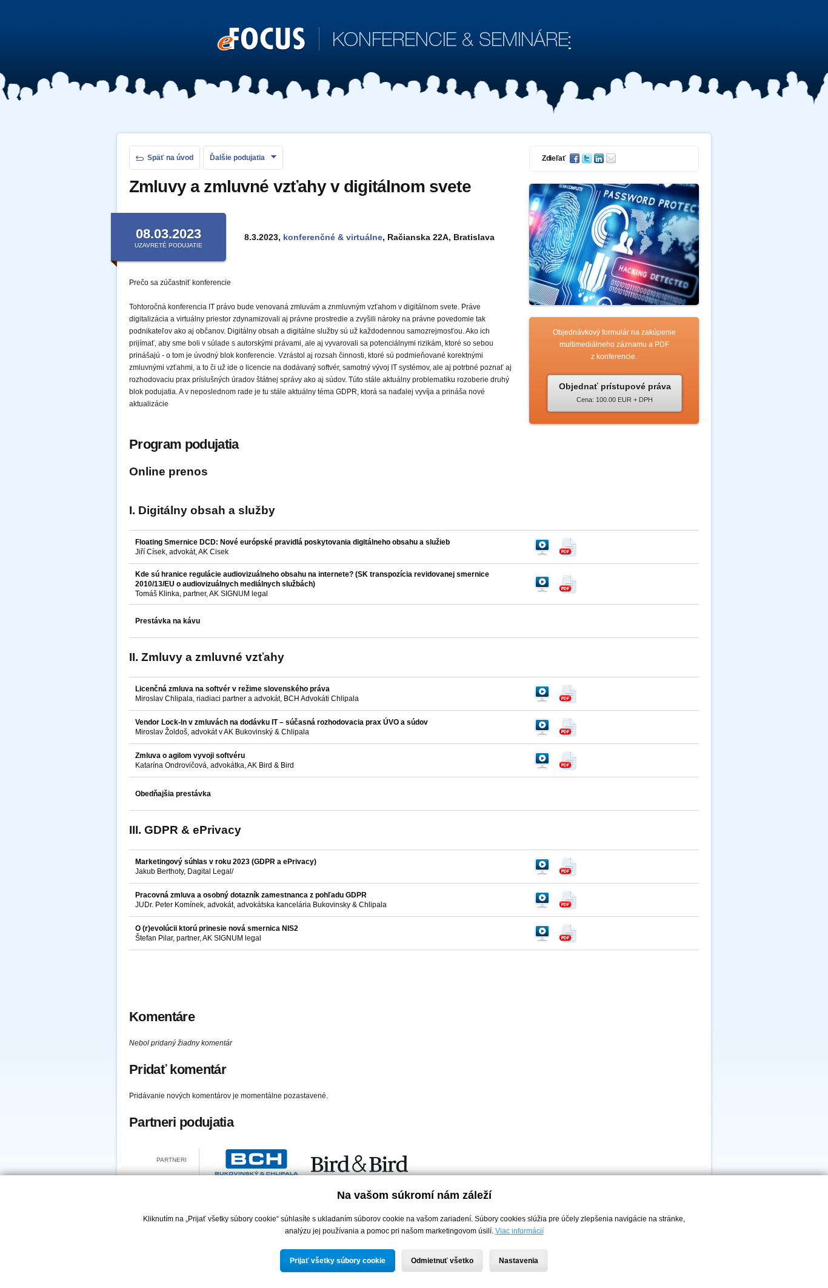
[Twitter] (588, 158)
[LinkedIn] (600, 158)
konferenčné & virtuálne (332, 237)
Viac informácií (519, 1231)
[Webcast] (545, 547)
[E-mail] (612, 158)
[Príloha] (571, 547)
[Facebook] (576, 158)
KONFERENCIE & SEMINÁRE (394, 41)
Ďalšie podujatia (237, 157)
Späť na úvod (170, 157)
